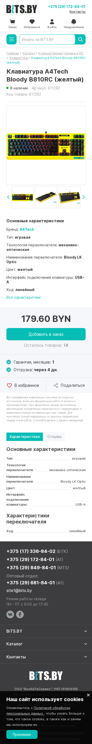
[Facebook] (20, 614)
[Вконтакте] (10, 614)
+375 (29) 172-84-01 (67, 6)
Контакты (78, 11)
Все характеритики (23, 297)
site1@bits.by (19, 590)
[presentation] (8, 197)
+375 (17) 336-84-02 (37, 551)
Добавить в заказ (46, 334)
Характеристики (24, 436)
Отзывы (54, 436)
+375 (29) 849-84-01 (37, 567)
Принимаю (22, 734)
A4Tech (27, 229)
